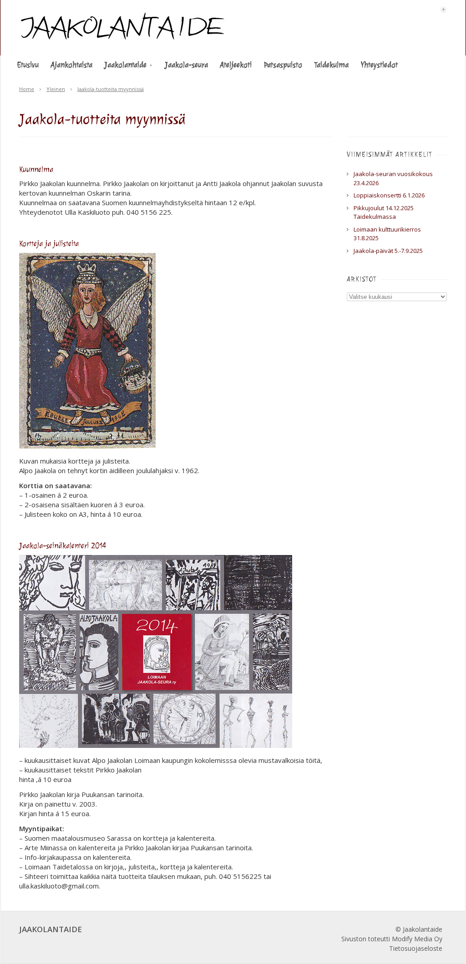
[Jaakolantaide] (123, 39)
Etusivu (28, 65)
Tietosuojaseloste (415, 948)
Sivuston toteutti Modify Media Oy (391, 938)
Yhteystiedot (379, 65)
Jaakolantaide (125, 65)
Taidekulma (331, 65)
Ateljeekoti (236, 65)
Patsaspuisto (282, 65)
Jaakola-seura (186, 65)
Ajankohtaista (71, 65)
